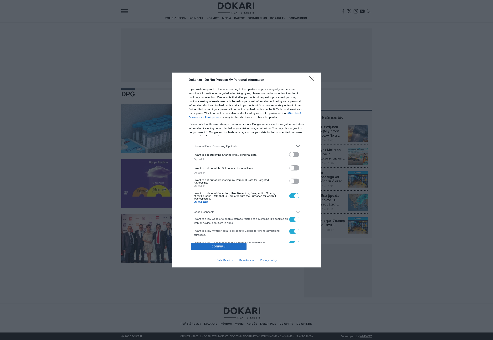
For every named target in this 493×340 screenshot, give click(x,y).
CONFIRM (219, 246)
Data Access (246, 260)
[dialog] (246, 170)
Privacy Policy (268, 260)
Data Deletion (224, 260)
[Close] (313, 80)
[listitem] (246, 146)
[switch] (294, 154)
